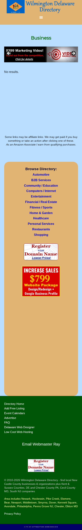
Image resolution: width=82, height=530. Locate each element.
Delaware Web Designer (19, 427)
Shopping (41, 234)
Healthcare (41, 218)
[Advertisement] (41, 347)
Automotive (41, 174)
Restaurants (41, 229)
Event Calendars (14, 413)
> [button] (73, 53)
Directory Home (14, 403)
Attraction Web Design (45, 527)
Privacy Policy (12, 513)
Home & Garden (41, 213)
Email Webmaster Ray (41, 444)
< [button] (9, 53)
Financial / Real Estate (41, 202)
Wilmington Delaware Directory (41, 6)
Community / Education (41, 185)
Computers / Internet (41, 191)
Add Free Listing (14, 408)
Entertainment (41, 196)
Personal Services (41, 223)
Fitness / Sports (41, 207)
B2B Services (41, 180)
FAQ (7, 422)
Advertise (10, 417)
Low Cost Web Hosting (18, 432)
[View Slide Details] (41, 54)
